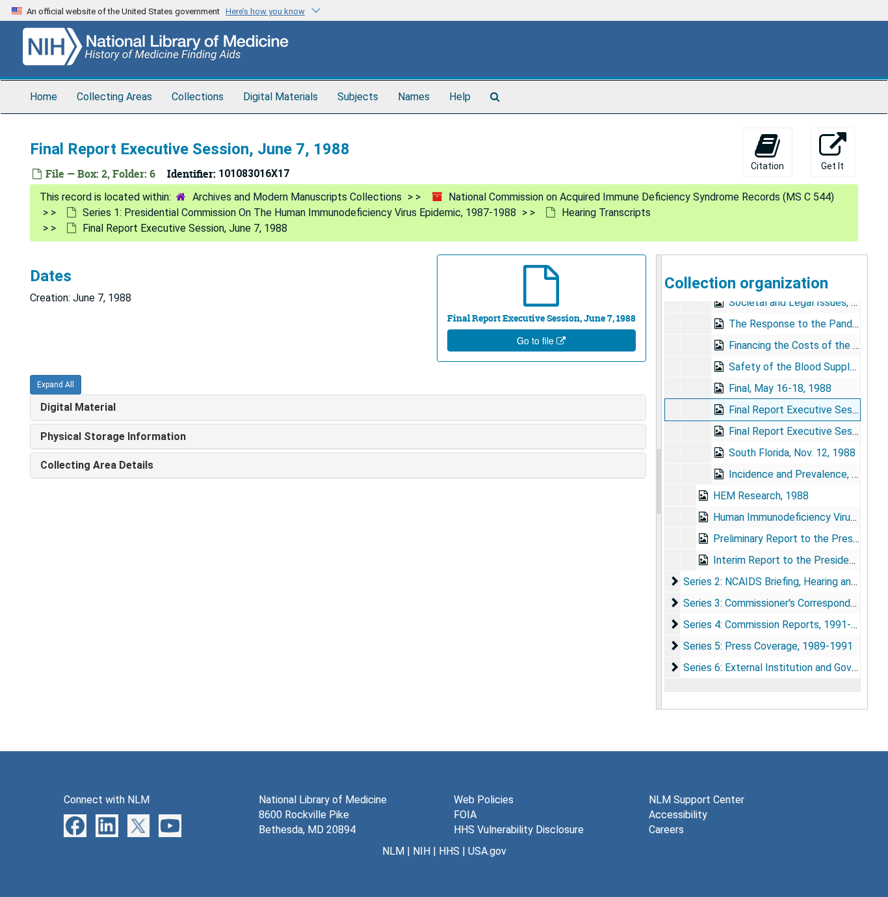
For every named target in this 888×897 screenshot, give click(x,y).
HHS (449, 851)
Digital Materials (280, 96)
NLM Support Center (696, 800)
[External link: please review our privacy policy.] (75, 825)
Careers (666, 829)
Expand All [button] (55, 384)
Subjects (357, 96)
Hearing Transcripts (606, 212)
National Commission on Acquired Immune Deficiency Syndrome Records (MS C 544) (641, 197)
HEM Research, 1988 (761, 496)
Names (414, 96)
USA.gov (487, 851)
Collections (198, 96)
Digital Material (78, 407)
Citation (767, 166)
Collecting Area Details (96, 465)
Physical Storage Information (113, 436)
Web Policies (484, 800)
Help (460, 96)
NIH (421, 851)
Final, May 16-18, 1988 (780, 388)
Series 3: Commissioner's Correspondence (778, 603)
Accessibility (678, 814)
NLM (393, 851)
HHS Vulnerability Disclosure (519, 829)
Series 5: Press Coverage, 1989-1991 (768, 646)
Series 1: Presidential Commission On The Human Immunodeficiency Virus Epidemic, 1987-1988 (299, 212)
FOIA (465, 814)
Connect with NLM (107, 800)
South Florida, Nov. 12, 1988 (792, 453)
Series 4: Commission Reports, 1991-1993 (778, 624)
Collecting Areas (114, 96)
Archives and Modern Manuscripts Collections (297, 197)
